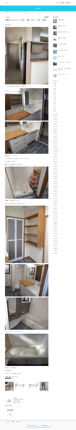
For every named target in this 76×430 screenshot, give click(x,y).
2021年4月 (55, 233)
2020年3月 (55, 248)
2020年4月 (55, 245)
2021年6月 (55, 228)
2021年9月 (55, 221)
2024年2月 (55, 166)
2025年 (54, 105)
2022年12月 (55, 191)
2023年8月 (55, 178)
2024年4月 (55, 161)
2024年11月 (55, 148)
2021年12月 (55, 213)
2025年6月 (55, 131)
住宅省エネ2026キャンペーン (63, 74)
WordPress (31, 427)
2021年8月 (55, 223)
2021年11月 (55, 216)
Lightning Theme (37, 427)
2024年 (54, 103)
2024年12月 (55, 146)
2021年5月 (55, 230)
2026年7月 (55, 116)
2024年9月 (55, 153)
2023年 (54, 100)
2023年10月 (55, 173)
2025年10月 (55, 126)
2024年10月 (55, 151)
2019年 (54, 91)
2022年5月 (55, 203)
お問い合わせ (18, 421)
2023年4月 (55, 186)
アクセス (7, 421)
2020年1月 (55, 253)
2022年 (46, 17)
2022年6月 (55, 201)
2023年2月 (55, 188)
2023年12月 (55, 171)
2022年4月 (55, 206)
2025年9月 (55, 129)
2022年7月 (55, 198)
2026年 (54, 108)
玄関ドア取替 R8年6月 (62, 44)
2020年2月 (55, 250)
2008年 (54, 88)
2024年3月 (55, 163)
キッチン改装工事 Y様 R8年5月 (64, 62)
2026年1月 (55, 124)
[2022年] (9, 386)
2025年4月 (55, 136)
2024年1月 (55, 168)
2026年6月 (55, 119)
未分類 (54, 110)
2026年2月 (55, 121)
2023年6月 (55, 181)
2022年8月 (55, 196)
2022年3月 (55, 208)
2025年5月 (55, 134)
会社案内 (12, 421)
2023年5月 (55, 183)
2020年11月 (55, 238)
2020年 (54, 93)
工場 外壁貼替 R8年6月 (63, 50)
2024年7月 (55, 158)
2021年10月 (55, 218)
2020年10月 (55, 240)
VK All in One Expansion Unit (45, 427)
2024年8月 (55, 156)
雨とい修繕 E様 (61, 56)
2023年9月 (55, 176)
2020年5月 (55, 243)
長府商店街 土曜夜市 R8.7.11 (64, 31)
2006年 (54, 83)
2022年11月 (55, 193)
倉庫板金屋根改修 (61, 19)
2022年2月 (55, 211)
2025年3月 (55, 139)
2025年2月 (55, 141)
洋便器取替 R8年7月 (62, 25)
